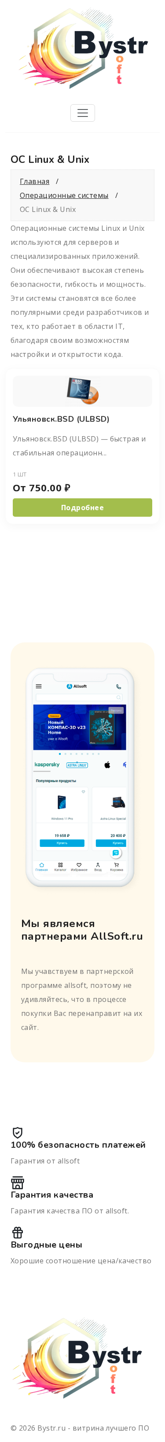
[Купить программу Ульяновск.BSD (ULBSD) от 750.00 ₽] (82, 390)
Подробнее (82, 507)
